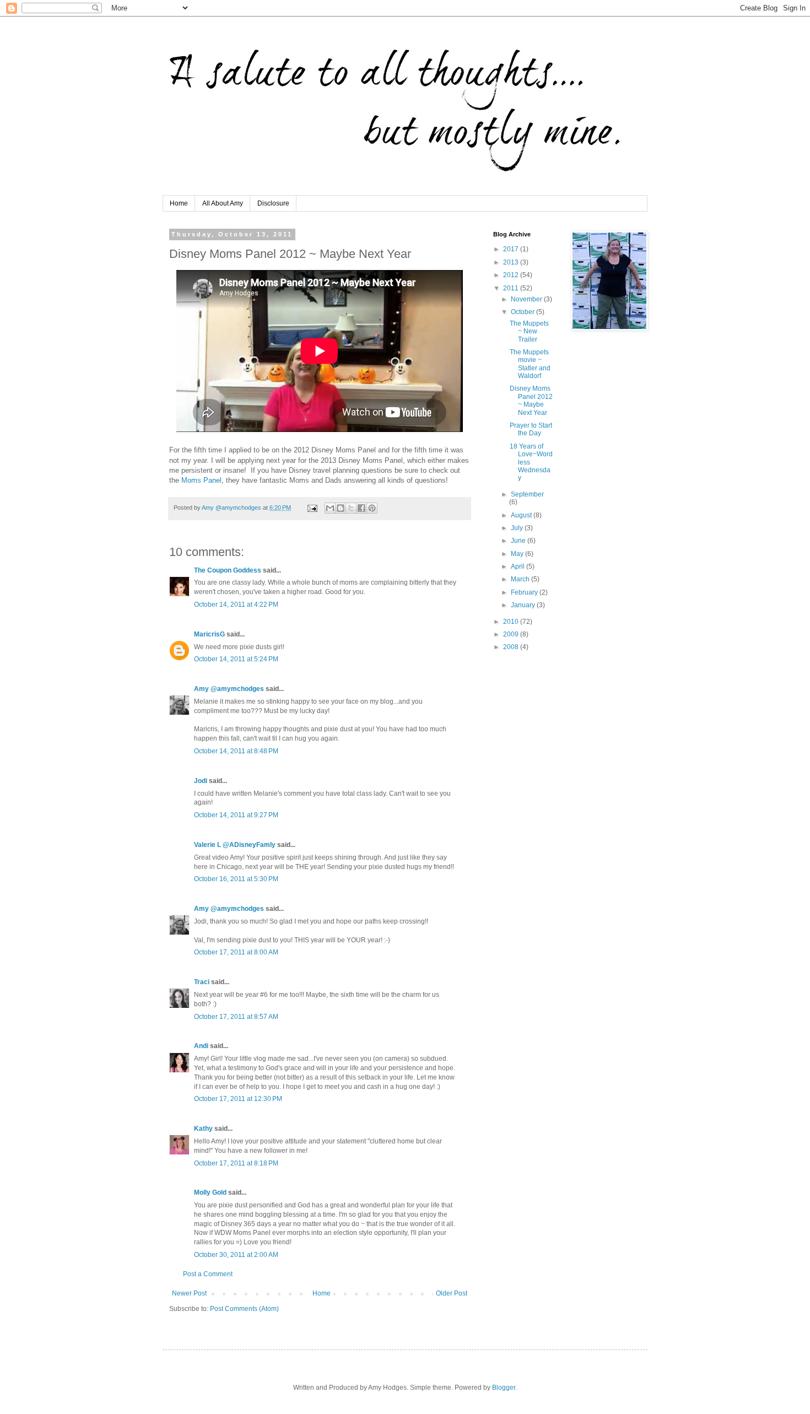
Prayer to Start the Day (531, 429)
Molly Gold (210, 1192)
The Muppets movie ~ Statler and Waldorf (530, 364)
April (518, 566)
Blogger (503, 1387)
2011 (511, 288)
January (524, 605)
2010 (511, 621)
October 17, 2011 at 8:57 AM (236, 1017)
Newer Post (189, 1293)
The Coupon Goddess (227, 570)
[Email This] (330, 508)
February (525, 592)
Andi (201, 1046)
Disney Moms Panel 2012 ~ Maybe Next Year (531, 400)
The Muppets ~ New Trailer (529, 331)
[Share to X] (351, 508)
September (527, 494)
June (519, 540)
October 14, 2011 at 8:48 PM (236, 751)
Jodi (200, 781)
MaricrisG (209, 634)
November (527, 299)
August (522, 515)
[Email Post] (312, 507)
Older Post (451, 1293)
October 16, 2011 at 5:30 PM (236, 879)
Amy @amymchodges (229, 689)
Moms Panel (201, 480)
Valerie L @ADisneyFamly (235, 845)
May (518, 554)
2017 (511, 249)
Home (179, 203)
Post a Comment (208, 1274)
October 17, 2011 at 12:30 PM (238, 1099)
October (523, 312)
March (521, 579)
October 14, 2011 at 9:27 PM (236, 815)
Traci (201, 982)
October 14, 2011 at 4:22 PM (236, 604)
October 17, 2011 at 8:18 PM (236, 1163)
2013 (511, 262)
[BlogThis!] (340, 508)
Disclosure (273, 203)
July (518, 528)
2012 (511, 275)
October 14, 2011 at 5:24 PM (236, 659)
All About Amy (222, 203)
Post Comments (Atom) (244, 1309)
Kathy (203, 1128)
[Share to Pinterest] (371, 508)
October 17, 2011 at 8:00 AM (236, 952)
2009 (511, 634)
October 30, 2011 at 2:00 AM (236, 1255)
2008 (511, 647)
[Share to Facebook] (361, 508)
